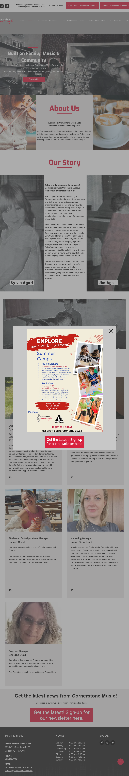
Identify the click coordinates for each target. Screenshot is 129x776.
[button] (111, 331)
